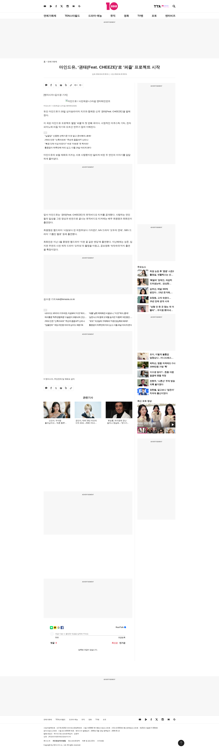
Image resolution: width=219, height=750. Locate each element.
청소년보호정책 (74, 741)
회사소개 (47, 741)
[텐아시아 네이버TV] (51, 6)
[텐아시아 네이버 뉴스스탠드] (74, 6)
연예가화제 (50, 15)
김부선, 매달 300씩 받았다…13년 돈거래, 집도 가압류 (160, 292)
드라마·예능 (95, 15)
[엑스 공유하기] (56, 85)
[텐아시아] (112, 6)
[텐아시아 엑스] (61, 6)
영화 (126, 15)
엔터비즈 (170, 15)
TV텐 (140, 15)
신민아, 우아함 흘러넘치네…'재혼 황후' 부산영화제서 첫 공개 (55, 422)
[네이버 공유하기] (60, 85)
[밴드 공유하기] (65, 85)
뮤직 (112, 15)
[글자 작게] (80, 85)
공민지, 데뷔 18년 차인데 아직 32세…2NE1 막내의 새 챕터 (86, 422)
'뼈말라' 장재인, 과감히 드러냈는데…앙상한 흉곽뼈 (161, 283)
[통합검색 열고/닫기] (174, 6)
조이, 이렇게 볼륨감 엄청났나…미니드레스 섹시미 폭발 (160, 357)
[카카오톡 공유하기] (46, 85)
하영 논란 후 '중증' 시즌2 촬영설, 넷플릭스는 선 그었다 (162, 274)
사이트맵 (100, 741)
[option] (156, 415)
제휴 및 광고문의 (88, 741)
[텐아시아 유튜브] (45, 6)
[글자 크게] (75, 85)
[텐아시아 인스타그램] (68, 6)
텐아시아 (56, 745)
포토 (154, 15)
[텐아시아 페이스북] (56, 6)
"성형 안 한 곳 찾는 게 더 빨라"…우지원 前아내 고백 (162, 310)
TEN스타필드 (72, 15)
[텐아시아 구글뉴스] (79, 6)
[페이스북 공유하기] (51, 85)
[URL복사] (70, 85)
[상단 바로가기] (181, 743)
